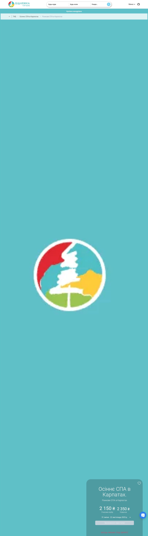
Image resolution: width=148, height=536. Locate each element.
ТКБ (14, 17)
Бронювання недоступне (115, 523)
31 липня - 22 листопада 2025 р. (114, 517)
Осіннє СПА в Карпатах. (29, 17)
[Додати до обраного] (139, 483)
